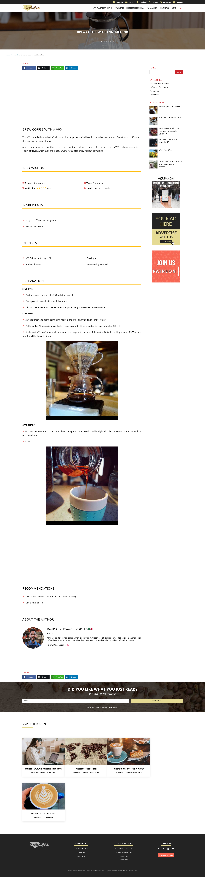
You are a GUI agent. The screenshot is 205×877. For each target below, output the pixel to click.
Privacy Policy (113, 707)
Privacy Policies (72, 871)
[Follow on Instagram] (168, 848)
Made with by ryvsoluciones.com (126, 871)
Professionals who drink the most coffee (43, 769)
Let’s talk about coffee (102, 8)
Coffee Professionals (135, 8)
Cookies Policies (83, 871)
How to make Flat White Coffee (43, 814)
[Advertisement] (81, 99)
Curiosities (119, 8)
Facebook (142, 2)
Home (7, 55)
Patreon (129, 2)
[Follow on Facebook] (158, 848)
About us (81, 852)
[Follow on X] (163, 848)
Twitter (153, 2)
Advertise (118, 2)
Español (174, 8)
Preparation (152, 8)
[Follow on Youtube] (173, 848)
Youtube (178, 2)
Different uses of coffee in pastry (129, 769)
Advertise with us (81, 848)
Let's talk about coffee (91, 772)
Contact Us (164, 8)
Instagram (165, 2)
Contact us (81, 856)
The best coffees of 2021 (86, 769)
